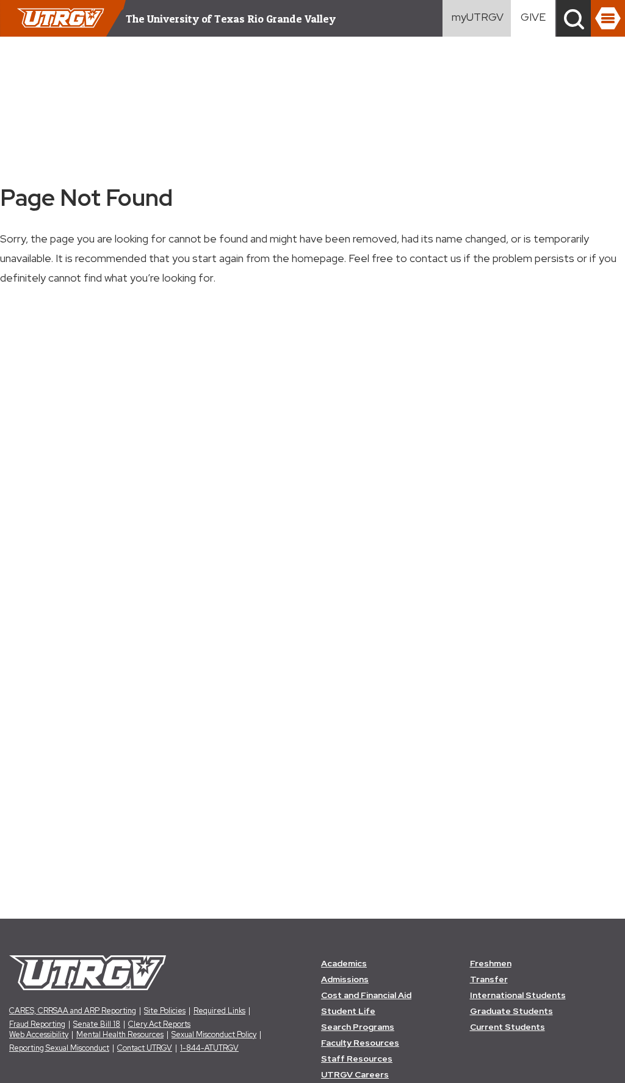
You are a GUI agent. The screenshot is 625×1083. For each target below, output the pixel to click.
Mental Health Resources (120, 1034)
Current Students (507, 1027)
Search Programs (357, 1027)
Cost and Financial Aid (366, 995)
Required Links (219, 1010)
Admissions (345, 979)
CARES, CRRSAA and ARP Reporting (72, 1010)
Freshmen (490, 963)
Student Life (348, 1011)
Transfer (489, 979)
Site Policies (165, 1010)
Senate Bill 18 (96, 1024)
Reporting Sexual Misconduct (59, 1048)
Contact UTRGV (144, 1048)
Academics (344, 963)
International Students (518, 995)
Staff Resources (356, 1059)
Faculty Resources (360, 1043)
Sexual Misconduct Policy (214, 1034)
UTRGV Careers (355, 1074)
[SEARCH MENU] (574, 18)
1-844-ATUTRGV (209, 1048)
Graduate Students (511, 1011)
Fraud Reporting (37, 1024)
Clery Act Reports (159, 1024)
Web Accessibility (38, 1034)
